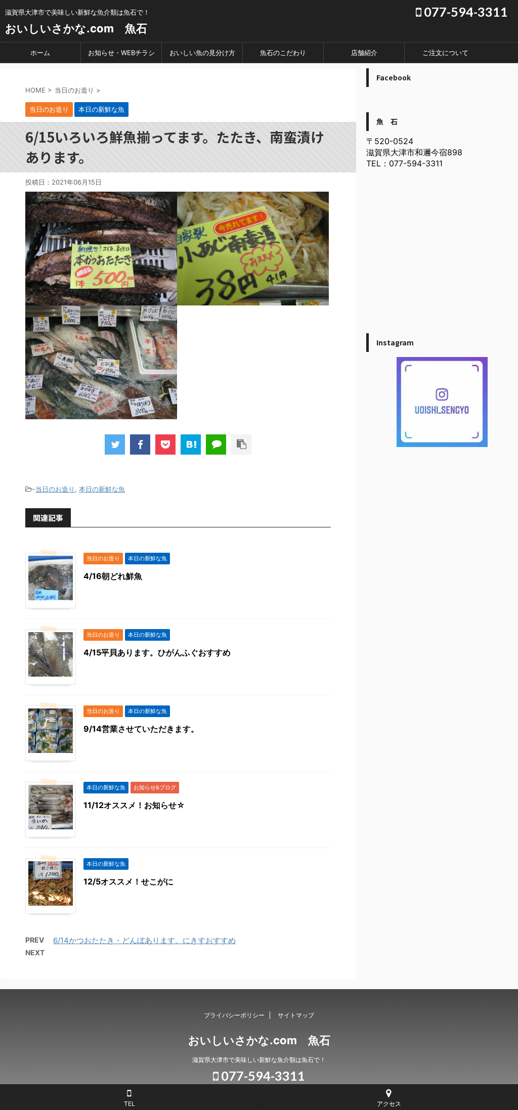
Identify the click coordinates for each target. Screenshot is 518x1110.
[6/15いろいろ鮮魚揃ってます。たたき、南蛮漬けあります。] (191, 444)
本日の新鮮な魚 (102, 489)
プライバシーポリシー (234, 1015)
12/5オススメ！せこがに (128, 881)
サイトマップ (296, 1015)
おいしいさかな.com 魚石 (76, 28)
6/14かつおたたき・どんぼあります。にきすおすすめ (144, 940)
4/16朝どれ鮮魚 (112, 576)
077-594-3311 (464, 11)
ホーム (40, 53)
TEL (129, 1103)
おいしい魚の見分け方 (202, 53)
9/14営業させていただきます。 (141, 729)
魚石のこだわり (283, 53)
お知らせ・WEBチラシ (121, 53)
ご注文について (445, 53)
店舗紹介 (364, 53)
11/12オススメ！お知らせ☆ (134, 805)
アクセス (389, 1103)
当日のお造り (55, 489)
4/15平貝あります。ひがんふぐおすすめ (157, 652)
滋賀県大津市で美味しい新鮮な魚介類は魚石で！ (259, 1059)
